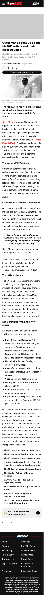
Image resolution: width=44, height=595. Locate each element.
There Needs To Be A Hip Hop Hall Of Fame (22, 488)
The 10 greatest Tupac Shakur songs (22, 458)
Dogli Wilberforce (12, 64)
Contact (5, 546)
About (5, 541)
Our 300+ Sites (28, 546)
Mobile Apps (7, 550)
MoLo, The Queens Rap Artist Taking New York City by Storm (22, 501)
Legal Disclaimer (9, 563)
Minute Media (14, 577)
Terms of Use (8, 559)
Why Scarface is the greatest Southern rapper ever (18, 494)
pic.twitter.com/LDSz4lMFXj (15, 266)
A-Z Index (6, 571)
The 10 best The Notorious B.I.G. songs (22, 450)
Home (4, 523)
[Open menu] (3, 3)
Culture (12, 523)
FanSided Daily (28, 550)
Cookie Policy (27, 559)
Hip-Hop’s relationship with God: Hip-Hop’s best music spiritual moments (22, 463)
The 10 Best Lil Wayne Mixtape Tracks (22, 469)
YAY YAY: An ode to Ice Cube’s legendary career (18, 481)
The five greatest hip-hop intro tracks (22, 454)
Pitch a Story (8, 555)
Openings (25, 541)
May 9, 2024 (32, 270)
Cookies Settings (29, 571)
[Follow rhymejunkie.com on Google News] (38, 513)
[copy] (16, 68)
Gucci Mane (7, 122)
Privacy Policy (27, 555)
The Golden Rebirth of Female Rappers (18, 474)
